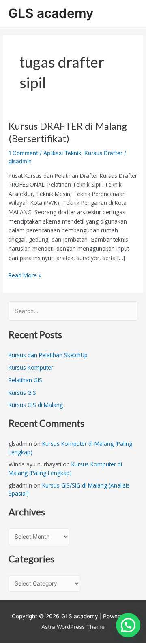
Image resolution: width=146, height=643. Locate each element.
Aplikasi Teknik (62, 153)
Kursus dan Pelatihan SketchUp (48, 355)
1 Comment (23, 153)
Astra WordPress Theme (73, 627)
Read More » (25, 275)
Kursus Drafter (103, 153)
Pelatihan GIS (25, 380)
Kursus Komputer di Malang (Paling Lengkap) (65, 468)
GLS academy (50, 13)
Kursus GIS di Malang (36, 405)
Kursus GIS (22, 392)
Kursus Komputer (31, 367)
